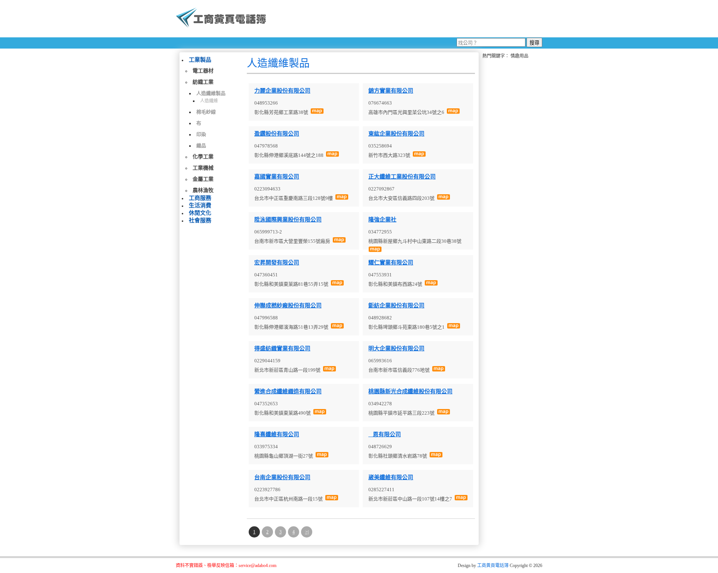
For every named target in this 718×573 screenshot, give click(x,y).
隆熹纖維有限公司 (276, 434)
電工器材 (203, 71)
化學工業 (203, 156)
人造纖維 (209, 100)
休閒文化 (200, 213)
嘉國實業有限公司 (276, 177)
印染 (201, 134)
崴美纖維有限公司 (390, 477)
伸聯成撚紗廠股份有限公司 (288, 306)
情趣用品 (519, 56)
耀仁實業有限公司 (390, 263)
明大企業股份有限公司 (396, 348)
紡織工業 (203, 82)
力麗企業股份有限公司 (282, 91)
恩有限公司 (384, 434)
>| (307, 532)
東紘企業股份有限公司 (396, 134)
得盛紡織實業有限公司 (282, 348)
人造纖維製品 (210, 93)
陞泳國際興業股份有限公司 (288, 220)
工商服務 (200, 198)
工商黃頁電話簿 (493, 565)
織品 (201, 145)
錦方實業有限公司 (390, 91)
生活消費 (200, 205)
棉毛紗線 (206, 112)
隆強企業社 (382, 220)
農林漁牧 (203, 190)
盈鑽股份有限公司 (276, 134)
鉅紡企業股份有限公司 (396, 306)
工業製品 (200, 60)
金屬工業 (203, 179)
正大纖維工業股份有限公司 (402, 177)
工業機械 (203, 168)
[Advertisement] (407, 18)
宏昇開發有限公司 (276, 263)
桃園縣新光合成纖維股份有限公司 (410, 391)
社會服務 (200, 220)
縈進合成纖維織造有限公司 (288, 391)
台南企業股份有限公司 (282, 477)
